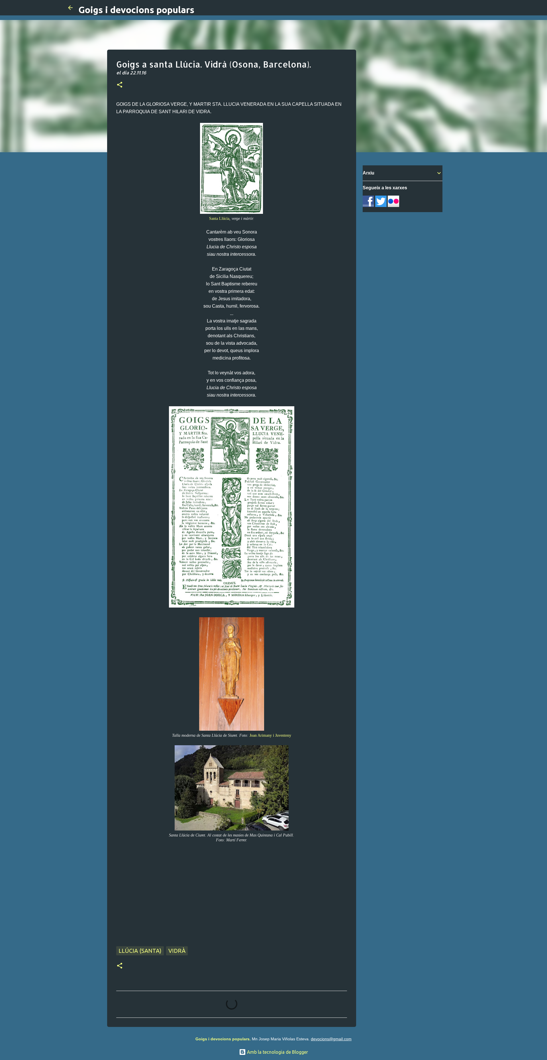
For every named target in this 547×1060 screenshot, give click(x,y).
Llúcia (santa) (140, 950)
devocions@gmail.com (331, 1039)
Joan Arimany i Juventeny (270, 735)
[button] (119, 85)
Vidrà (176, 950)
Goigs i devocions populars (136, 10)
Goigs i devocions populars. (223, 1039)
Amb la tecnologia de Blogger (277, 1052)
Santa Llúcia (219, 218)
